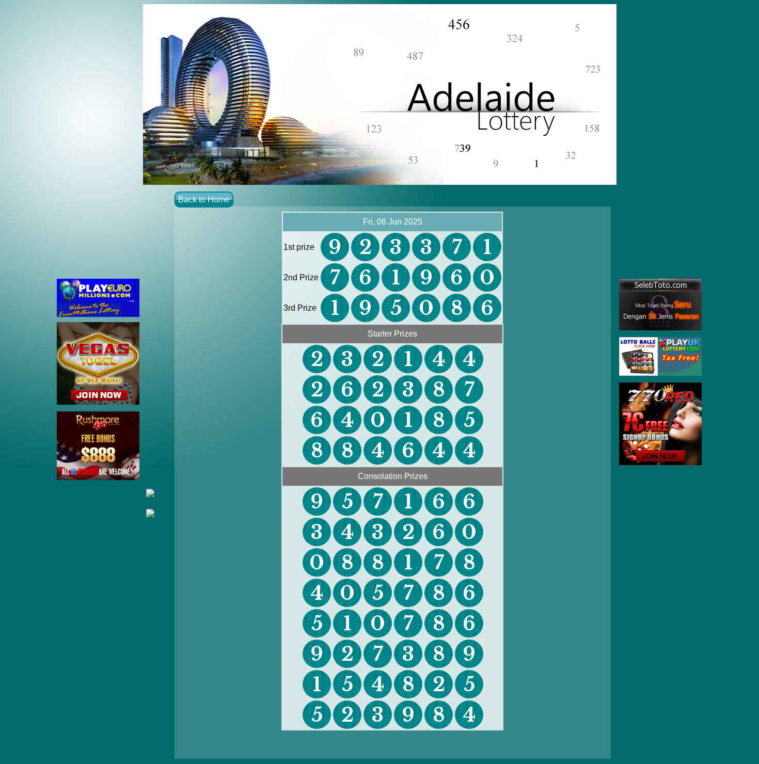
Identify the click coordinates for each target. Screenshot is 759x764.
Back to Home (204, 199)
